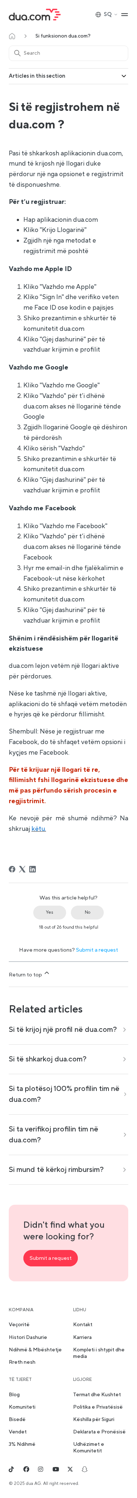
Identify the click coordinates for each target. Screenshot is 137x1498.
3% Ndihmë (22, 1444)
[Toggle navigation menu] (124, 14)
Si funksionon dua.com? (63, 36)
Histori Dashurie (28, 1337)
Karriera (82, 1337)
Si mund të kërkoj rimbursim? (56, 1169)
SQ (108, 14)
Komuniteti (22, 1407)
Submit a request (97, 950)
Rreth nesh (22, 1362)
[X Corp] (22, 869)
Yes (49, 912)
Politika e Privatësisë (98, 1407)
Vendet (18, 1432)
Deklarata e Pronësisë (99, 1432)
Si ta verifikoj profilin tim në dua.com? (53, 1135)
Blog (14, 1394)
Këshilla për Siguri (93, 1419)
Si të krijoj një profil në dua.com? (63, 1029)
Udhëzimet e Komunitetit (88, 1447)
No (87, 912)
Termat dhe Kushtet (97, 1394)
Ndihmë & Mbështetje (35, 1350)
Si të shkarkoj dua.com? (48, 1059)
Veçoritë (19, 1324)
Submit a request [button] (51, 1258)
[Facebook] (12, 869)
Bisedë (17, 1419)
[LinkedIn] (32, 869)
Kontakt (82, 1324)
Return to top (26, 974)
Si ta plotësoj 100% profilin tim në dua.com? (64, 1094)
